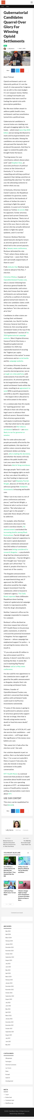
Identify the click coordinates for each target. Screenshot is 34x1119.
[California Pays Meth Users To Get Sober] (10, 885)
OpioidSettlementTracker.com (15, 280)
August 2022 (9, 999)
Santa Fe (8, 1077)
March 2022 (9, 1015)
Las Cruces (8, 1068)
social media (23, 358)
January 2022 (9, 1018)
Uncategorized (9, 1081)
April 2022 (8, 1012)
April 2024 (8, 934)
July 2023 (8, 963)
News (5, 45)
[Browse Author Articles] (17, 824)
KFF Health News (10, 774)
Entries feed (8, 1097)
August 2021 (9, 1035)
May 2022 (8, 1009)
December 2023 (10, 947)
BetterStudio (21, 1113)
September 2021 (10, 1031)
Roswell (8, 1074)
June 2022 (8, 1005)
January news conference (17, 248)
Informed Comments (11, 1064)
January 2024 (9, 944)
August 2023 (9, 960)
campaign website (16, 361)
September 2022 (10, 996)
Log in (7, 1094)
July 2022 (8, 1002)
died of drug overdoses (21, 465)
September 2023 (10, 957)
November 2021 (10, 1025)
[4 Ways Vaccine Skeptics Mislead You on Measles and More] (24, 860)
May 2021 (8, 1044)
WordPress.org (9, 1103)
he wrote (21, 210)
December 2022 (10, 986)
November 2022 (10, 989)
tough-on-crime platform (14, 374)
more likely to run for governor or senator (16, 432)
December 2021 (10, 1022)
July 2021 (8, 1038)
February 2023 (9, 980)
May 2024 (8, 931)
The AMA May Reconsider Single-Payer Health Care (26, 842)
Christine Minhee (10, 277)
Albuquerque (9, 1058)
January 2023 (9, 983)
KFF (9, 794)
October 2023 (9, 954)
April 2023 (8, 973)
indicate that (13, 267)
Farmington (8, 1061)
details (10, 805)
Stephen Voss (17, 163)
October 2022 (9, 993)
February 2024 (9, 941)
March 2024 (9, 937)
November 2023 (10, 950)
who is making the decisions (19, 454)
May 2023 (8, 970)
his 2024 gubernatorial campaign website (16, 335)
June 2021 (8, 1041)
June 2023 (8, 967)
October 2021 (9, 1028)
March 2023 (9, 976)
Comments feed (9, 1100)
